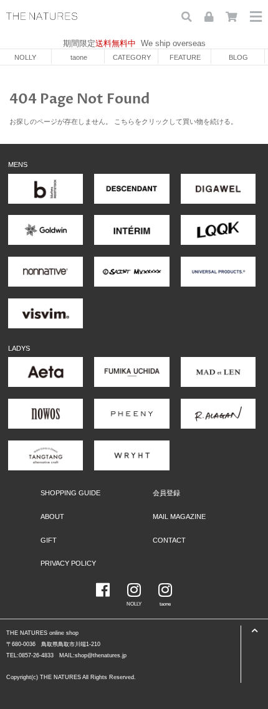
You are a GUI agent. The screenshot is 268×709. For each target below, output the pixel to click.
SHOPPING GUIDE (70, 493)
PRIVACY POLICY (68, 563)
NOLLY (25, 57)
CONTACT (169, 540)
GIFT (49, 540)
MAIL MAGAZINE (179, 516)
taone (78, 57)
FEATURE (185, 57)
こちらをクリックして (148, 121)
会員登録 (166, 493)
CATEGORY (132, 57)
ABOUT (52, 516)
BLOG (238, 57)
